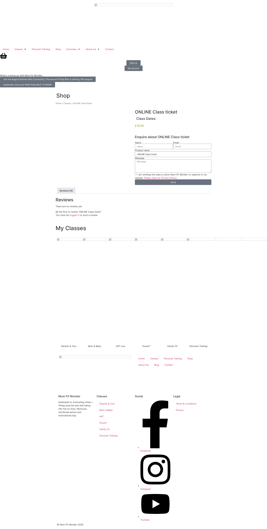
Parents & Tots (107, 403)
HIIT (101, 416)
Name (138, 142)
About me (91, 49)
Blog (156, 365)
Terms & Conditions (186, 403)
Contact (109, 49)
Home (6, 49)
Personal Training (41, 49)
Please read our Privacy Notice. (160, 177)
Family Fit (104, 429)
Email (176, 142)
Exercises (71, 49)
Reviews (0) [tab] (66, 190)
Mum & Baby (106, 410)
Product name (142, 150)
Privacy (180, 410)
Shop (58, 49)
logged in (74, 215)
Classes (19, 49)
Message (139, 158)
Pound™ (103, 422)
